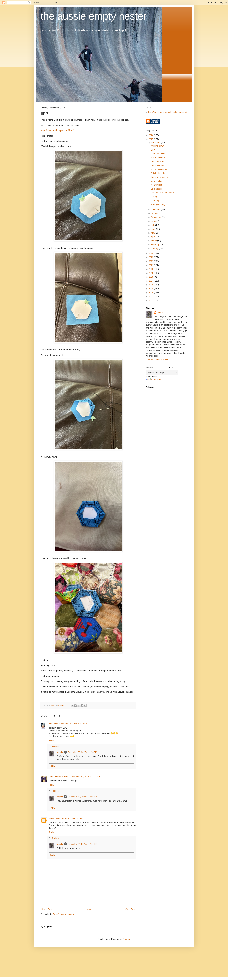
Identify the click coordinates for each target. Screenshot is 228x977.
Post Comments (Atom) (63, 914)
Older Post (130, 909)
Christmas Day (157, 165)
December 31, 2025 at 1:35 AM (69, 818)
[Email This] (72, 705)
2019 (151, 273)
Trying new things (159, 169)
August (154, 221)
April (153, 237)
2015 (151, 288)
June (153, 229)
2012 (151, 300)
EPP (153, 150)
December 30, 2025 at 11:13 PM (82, 752)
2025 (151, 139)
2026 (151, 135)
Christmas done (158, 161)
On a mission (157, 189)
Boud (51, 818)
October (155, 213)
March (154, 241)
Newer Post (46, 909)
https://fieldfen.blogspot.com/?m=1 (57, 130)
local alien (53, 724)
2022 (151, 261)
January (155, 248)
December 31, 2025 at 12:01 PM (82, 797)
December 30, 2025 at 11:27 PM (85, 776)
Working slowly (157, 146)
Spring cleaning (158, 204)
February (155, 244)
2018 (151, 277)
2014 (151, 292)
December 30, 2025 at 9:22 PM (73, 724)
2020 (151, 269)
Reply (51, 740)
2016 (151, 285)
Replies (55, 746)
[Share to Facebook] (81, 705)
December (156, 142)
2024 (151, 253)
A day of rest (156, 185)
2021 (151, 265)
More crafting (157, 181)
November (156, 209)
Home (88, 909)
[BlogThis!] (75, 705)
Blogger (126, 939)
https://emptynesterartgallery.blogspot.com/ (167, 112)
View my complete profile (157, 360)
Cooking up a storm (159, 177)
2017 (151, 281)
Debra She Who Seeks (59, 776)
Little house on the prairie (162, 193)
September (156, 217)
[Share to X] (78, 705)
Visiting (154, 197)
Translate (156, 380)
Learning (155, 201)
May (153, 233)
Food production (158, 154)
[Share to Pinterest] (85, 705)
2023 (151, 257)
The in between (158, 158)
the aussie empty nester (94, 16)
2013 (151, 296)
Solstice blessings (159, 173)
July (153, 225)
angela (60, 752)
